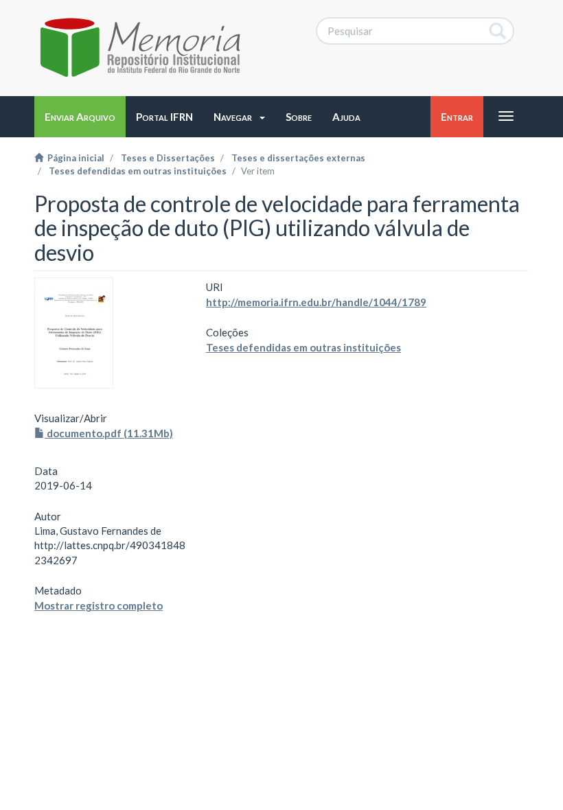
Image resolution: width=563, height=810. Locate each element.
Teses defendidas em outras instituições (138, 170)
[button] (239, 116)
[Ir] (498, 31)
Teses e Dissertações (168, 157)
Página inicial (73, 157)
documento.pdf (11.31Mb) (109, 433)
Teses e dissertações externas (298, 157)
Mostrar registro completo (98, 605)
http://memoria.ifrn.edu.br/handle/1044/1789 (316, 302)
